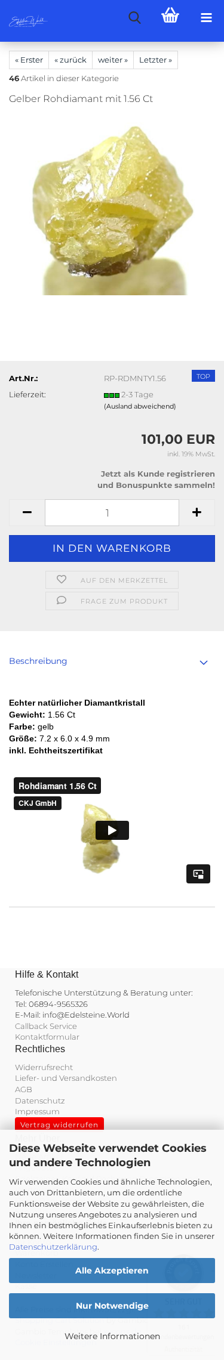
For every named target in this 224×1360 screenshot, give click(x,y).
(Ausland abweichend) (140, 406)
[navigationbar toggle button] (206, 18)
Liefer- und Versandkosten (66, 1078)
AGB (23, 1089)
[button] (27, 512)
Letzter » (155, 59)
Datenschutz (40, 1100)
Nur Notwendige (112, 1305)
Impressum (37, 1111)
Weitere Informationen (112, 1336)
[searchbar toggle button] (134, 18)
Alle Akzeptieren (112, 1270)
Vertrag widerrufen (59, 1124)
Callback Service (46, 1026)
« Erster (29, 59)
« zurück (70, 59)
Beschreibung (38, 661)
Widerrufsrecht (44, 1067)
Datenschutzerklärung (53, 1246)
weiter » (113, 59)
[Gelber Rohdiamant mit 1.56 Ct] (112, 205)
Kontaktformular (47, 1036)
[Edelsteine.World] (24, 21)
